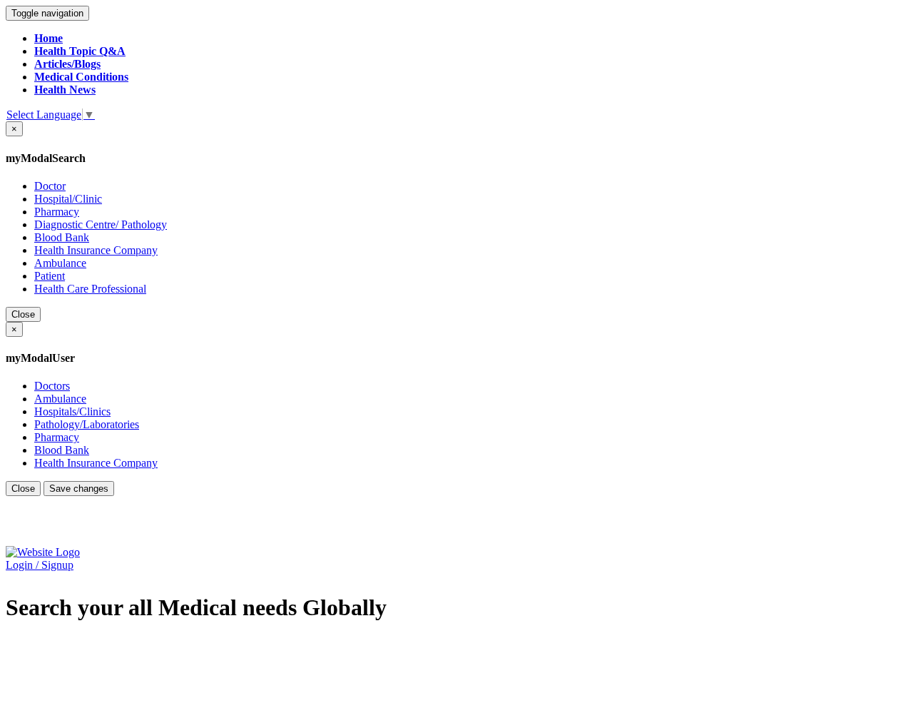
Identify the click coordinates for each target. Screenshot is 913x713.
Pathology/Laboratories (86, 424)
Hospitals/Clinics (72, 411)
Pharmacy (56, 212)
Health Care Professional (90, 289)
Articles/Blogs (67, 64)
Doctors (52, 386)
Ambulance (60, 263)
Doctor (50, 186)
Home (48, 38)
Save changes (78, 488)
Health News (65, 90)
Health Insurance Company (96, 250)
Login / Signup (39, 565)
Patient (49, 276)
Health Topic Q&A (80, 51)
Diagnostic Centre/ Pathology (100, 224)
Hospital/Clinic (68, 199)
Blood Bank (61, 237)
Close (23, 314)
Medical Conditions (81, 77)
